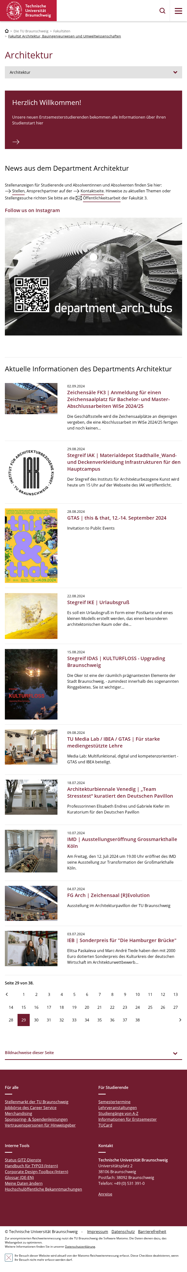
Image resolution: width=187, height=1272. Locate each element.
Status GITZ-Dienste (23, 1160)
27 (175, 1007)
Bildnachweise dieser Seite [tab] (29, 1052)
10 (137, 994)
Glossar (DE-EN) (19, 1177)
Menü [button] (178, 11)
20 (87, 1007)
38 (137, 1020)
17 (49, 1007)
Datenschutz (123, 1231)
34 (87, 1020)
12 (163, 994)
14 (11, 1007)
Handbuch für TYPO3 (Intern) (31, 1166)
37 (125, 1020)
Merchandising (18, 1113)
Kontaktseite (92, 191)
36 (112, 1020)
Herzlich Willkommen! (46, 102)
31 (49, 1020)
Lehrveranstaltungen (117, 1107)
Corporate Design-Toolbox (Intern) (36, 1171)
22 (112, 1007)
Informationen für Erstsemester (127, 1119)
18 (61, 1007)
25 (150, 1007)
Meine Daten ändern (24, 1183)
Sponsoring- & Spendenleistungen (36, 1119)
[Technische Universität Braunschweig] (28, 10)
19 (74, 1007)
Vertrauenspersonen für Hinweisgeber (40, 1125)
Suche (162, 10)
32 (61, 1020)
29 (23, 1020)
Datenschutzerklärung (80, 1246)
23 (125, 1007)
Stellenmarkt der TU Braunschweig (36, 1101)
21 (99, 1007)
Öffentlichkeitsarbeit (102, 198)
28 (11, 1020)
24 (137, 1007)
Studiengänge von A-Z (118, 1113)
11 (150, 994)
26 (163, 1007)
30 (36, 1020)
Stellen (18, 191)
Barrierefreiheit (152, 1231)
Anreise (105, 1194)
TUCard (105, 1125)
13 (175, 994)
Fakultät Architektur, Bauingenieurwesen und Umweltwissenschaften (64, 36)
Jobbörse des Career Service (30, 1107)
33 (74, 1020)
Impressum (97, 1231)
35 (99, 1020)
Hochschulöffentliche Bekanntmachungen (43, 1189)
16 (36, 1007)
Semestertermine (114, 1101)
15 (23, 1007)
